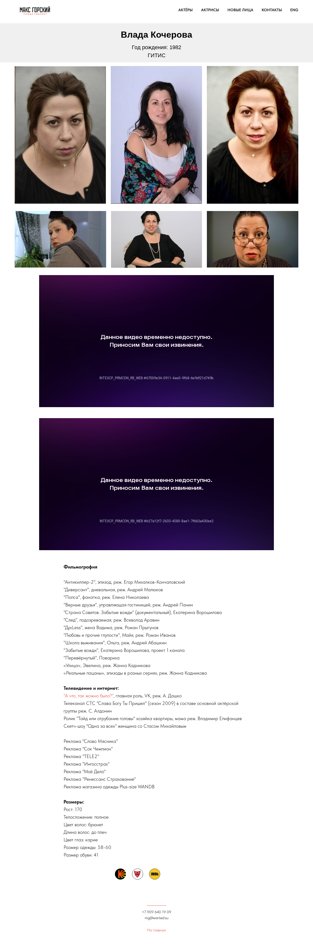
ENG (294, 10)
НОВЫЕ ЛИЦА (240, 10)
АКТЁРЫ (185, 10)
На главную (156, 930)
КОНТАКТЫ (272, 10)
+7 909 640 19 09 (156, 912)
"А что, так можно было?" (88, 696)
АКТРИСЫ (210, 10)
